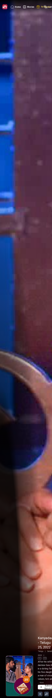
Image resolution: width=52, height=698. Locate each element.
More (42, 683)
